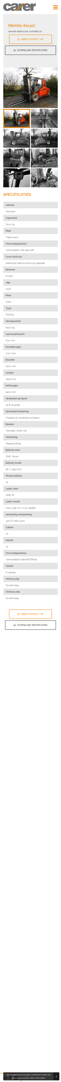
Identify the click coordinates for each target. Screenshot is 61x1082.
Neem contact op (32, 39)
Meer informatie (37, 1078)
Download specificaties (32, 50)
